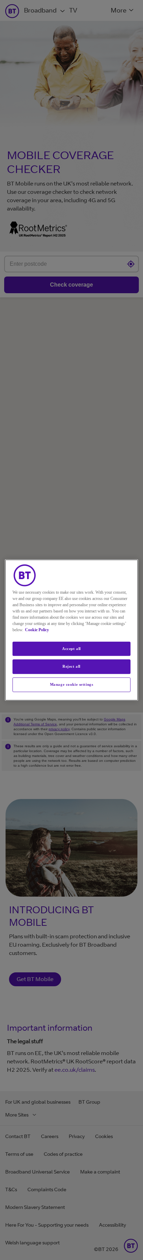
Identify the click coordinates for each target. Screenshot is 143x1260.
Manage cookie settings (71, 684)
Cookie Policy (37, 629)
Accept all (71, 649)
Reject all (71, 667)
